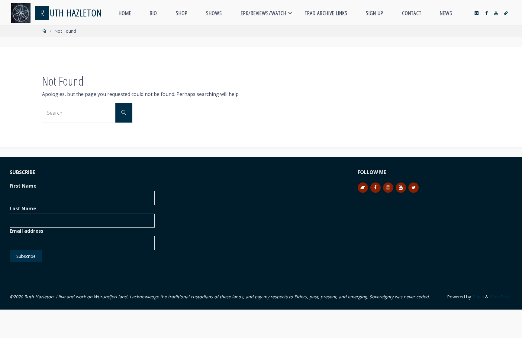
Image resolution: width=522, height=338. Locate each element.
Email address (26, 231)
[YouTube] (401, 187)
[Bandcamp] (363, 187)
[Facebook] (486, 13)
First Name (23, 185)
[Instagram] (476, 13)
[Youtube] (496, 13)
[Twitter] (413, 187)
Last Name (23, 208)
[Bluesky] (506, 13)
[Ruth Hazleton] (21, 12)
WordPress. (501, 297)
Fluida (477, 297)
